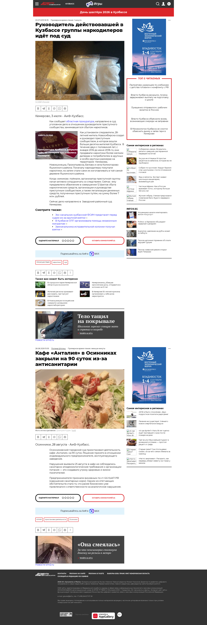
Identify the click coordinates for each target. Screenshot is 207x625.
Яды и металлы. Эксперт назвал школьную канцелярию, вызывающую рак (152, 179)
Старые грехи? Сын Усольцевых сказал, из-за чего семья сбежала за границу (154, 451)
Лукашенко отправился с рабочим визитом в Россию (149, 108)
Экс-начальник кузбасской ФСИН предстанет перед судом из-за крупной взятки (84, 216)
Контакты (62, 573)
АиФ (74, 430)
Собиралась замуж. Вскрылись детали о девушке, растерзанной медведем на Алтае (153, 151)
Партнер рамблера (82, 614)
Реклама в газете (96, 573)
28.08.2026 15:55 (42, 348)
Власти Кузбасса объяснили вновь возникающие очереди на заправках (149, 120)
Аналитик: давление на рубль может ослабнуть (154, 232)
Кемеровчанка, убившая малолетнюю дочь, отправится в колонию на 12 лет (106, 285)
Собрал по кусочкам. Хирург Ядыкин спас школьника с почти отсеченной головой (155, 170)
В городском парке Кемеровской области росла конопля (62, 284)
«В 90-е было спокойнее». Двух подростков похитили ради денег (153, 413)
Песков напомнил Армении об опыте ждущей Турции (154, 241)
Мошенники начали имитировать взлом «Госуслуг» (152, 213)
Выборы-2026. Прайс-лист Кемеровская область (128, 573)
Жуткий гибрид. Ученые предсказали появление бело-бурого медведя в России (155, 198)
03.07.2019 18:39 (41, 20)
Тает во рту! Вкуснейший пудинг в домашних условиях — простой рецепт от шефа (154, 442)
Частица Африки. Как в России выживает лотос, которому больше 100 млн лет (154, 188)
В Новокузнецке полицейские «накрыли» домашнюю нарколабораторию (60, 303)
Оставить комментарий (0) (103, 241)
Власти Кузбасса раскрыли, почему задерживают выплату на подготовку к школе (149, 97)
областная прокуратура (80, 121)
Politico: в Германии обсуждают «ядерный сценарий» (151, 223)
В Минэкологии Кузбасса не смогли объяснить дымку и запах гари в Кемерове (149, 131)
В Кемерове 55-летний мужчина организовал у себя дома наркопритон (106, 294)
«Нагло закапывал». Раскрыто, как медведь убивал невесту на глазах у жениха (154, 460)
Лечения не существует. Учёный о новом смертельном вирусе (153, 422)
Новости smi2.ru (44, 340)
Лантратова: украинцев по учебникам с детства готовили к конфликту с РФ (149, 86)
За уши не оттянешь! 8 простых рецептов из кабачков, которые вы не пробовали (155, 160)
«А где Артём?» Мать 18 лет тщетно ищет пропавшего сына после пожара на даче (154, 433)
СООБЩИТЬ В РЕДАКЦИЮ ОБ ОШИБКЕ (73, 576)
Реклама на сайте (77, 573)
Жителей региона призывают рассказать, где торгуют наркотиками (60, 294)
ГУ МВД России (42, 102)
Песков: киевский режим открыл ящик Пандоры (152, 251)
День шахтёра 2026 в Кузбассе (103, 12)
